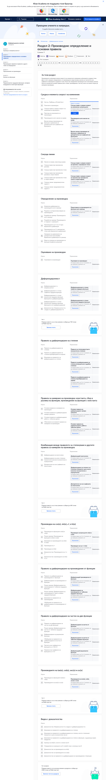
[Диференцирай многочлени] (73, 63)
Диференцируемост (50, 279)
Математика (44, 41)
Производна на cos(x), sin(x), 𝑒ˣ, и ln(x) (58, 524)
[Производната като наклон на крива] (41, 63)
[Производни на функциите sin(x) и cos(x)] (83, 63)
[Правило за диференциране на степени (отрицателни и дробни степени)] (64, 63)
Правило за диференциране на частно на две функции (66, 616)
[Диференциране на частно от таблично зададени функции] (94, 63)
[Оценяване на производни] (52, 63)
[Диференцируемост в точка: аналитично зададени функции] (57, 63)
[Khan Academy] (53, 19)
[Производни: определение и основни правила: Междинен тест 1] (59, 63)
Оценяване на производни (53, 252)
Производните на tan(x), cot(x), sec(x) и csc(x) (61, 670)
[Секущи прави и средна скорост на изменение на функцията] (39, 63)
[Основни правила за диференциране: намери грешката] (69, 63)
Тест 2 (43, 503)
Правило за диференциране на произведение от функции (68, 569)
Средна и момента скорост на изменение (60, 95)
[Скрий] (103, 1)
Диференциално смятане (56, 41)
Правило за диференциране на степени (59, 341)
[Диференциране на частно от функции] (92, 63)
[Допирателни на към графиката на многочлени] (78, 63)
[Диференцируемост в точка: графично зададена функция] (55, 63)
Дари (62, 19)
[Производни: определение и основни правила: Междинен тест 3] (39, 65)
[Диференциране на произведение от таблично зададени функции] (90, 63)
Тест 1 (43, 319)
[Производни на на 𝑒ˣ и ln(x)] (85, 63)
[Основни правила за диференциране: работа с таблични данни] (71, 63)
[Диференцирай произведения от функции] (87, 63)
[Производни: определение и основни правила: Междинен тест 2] (80, 63)
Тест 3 (43, 698)
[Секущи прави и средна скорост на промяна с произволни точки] (45, 63)
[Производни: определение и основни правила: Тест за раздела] (41, 65)
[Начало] (38, 41)
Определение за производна (54, 199)
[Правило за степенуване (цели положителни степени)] (62, 63)
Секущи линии (48, 154)
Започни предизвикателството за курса (15, 94)
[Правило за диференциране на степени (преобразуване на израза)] (66, 63)
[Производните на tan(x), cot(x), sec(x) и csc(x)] (99, 63)
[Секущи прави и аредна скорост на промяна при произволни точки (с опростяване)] (48, 63)
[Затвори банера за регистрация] (103, 24)
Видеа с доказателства (51, 719)
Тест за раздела (45, 765)
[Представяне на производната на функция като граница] (50, 63)
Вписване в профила (74, 19)
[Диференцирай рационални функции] (96, 63)
